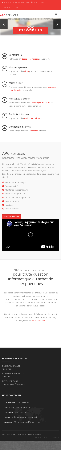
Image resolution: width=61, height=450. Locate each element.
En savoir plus (30, 30)
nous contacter (38, 320)
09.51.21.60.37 (39, 2)
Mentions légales (42, 438)
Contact (55, 438)
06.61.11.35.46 (11, 7)
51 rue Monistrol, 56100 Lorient (16, 2)
